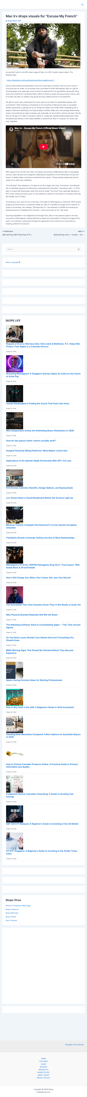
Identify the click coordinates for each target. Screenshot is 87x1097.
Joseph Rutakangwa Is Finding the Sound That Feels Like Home (37, 403)
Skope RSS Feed (12, 913)
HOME (43, 1059)
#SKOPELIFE (43, 1070)
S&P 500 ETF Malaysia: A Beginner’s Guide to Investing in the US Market (42, 824)
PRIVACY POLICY (43, 1078)
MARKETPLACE (43, 1072)
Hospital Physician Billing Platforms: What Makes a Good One (36, 450)
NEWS (43, 1064)
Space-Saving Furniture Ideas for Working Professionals (34, 680)
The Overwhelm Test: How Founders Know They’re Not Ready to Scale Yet (43, 604)
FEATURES (43, 1061)
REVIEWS (43, 1067)
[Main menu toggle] (82, 4)
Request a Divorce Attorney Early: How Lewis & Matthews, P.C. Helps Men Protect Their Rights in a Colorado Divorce (43, 345)
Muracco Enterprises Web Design (18, 906)
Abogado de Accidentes (74, 1045)
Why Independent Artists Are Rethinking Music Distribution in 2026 (40, 430)
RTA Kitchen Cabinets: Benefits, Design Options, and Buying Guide (39, 488)
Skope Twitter (11, 917)
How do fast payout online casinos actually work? (31, 440)
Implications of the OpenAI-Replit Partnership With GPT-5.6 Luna (38, 460)
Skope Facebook (12, 909)
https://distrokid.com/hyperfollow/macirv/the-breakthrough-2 (30, 80)
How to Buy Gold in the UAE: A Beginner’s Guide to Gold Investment (40, 707)
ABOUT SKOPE (43, 1075)
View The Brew (11, 920)
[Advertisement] (43, 965)
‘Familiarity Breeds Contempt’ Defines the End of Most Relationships (40, 537)
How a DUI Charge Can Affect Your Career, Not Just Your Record (38, 577)
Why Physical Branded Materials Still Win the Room (32, 614)
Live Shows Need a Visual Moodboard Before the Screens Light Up (39, 498)
